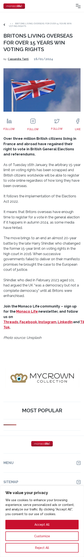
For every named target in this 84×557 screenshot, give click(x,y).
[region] (42, 521)
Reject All (42, 547)
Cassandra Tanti (18, 59)
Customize (42, 536)
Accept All (42, 524)
